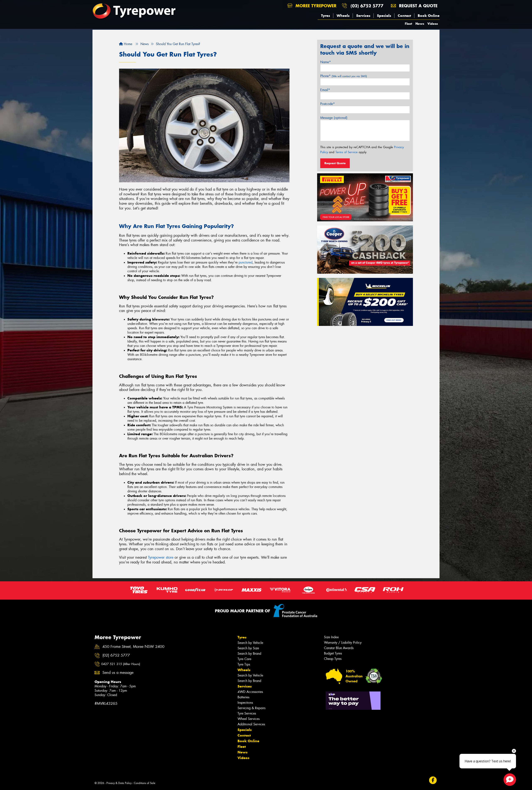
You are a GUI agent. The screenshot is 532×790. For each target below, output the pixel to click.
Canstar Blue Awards (338, 648)
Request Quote (335, 163)
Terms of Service (346, 152)
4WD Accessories (250, 692)
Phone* (343, 76)
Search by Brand (249, 653)
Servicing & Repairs (251, 708)
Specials (384, 15)
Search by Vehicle (250, 643)
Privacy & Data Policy (119, 783)
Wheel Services (249, 719)
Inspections (245, 702)
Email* (325, 90)
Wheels (343, 15)
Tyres (325, 15)
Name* (325, 62)
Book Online (429, 15)
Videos (432, 24)
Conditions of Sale (144, 783)
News (419, 24)
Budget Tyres (333, 653)
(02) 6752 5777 (367, 5)
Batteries (243, 697)
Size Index (331, 637)
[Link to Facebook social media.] (433, 780)
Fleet (408, 24)
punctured (245, 262)
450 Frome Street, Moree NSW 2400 (133, 646)
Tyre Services (247, 713)
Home (127, 44)
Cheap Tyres (332, 659)
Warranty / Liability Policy (343, 642)
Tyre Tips (244, 664)
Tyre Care (244, 659)
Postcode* (327, 104)
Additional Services (251, 724)
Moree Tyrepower (315, 5)
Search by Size (248, 648)
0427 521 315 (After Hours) (120, 664)
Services (363, 15)
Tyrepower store (160, 557)
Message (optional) (333, 118)
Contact (404, 15)
